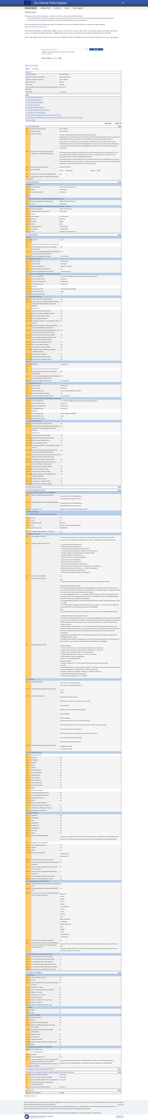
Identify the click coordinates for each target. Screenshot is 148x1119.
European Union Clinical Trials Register (38, 16)
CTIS (77, 1106)
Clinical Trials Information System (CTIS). (36, 27)
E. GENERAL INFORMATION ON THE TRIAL (38, 110)
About (67, 8)
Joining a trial (45, 8)
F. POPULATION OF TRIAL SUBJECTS (36, 112)
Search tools (56, 58)
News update (78, 8)
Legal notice (120, 1104)
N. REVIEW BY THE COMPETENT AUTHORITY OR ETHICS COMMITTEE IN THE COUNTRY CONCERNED (54, 118)
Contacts (57, 8)
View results (62, 92)
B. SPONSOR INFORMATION (34, 100)
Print (29, 69)
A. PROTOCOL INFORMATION (34, 97)
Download (35, 69)
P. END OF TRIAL (30, 120)
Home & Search (30, 8)
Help (123, 3)
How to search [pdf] (47, 53)
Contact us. (34, 1096)
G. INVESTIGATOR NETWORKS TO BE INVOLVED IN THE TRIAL (43, 115)
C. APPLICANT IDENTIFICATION (34, 102)
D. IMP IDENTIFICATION (33, 105)
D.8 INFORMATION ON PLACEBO (35, 107)
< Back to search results (31, 65)
